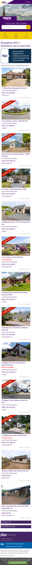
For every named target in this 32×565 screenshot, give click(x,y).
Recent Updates (16, 36)
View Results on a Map (8, 526)
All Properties (26, 36)
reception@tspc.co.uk (8, 540)
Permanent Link (6, 522)
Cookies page (22, 560)
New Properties (5, 36)
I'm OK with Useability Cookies (17, 563)
